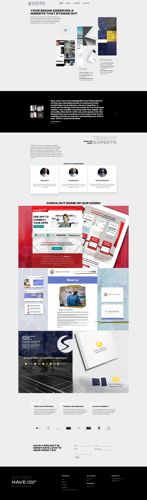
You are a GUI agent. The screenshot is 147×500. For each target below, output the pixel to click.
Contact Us (64, 487)
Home (63, 479)
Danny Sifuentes (102, 180)
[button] (116, 110)
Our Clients (64, 484)
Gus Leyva (45, 180)
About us (64, 482)
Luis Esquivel (73, 180)
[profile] (44, 179)
